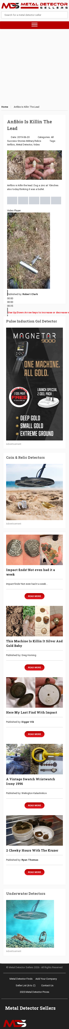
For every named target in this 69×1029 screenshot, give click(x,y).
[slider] (10, 302)
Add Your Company (46, 978)
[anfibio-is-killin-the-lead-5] (56, 200)
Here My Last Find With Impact (31, 712)
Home (4, 107)
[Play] (7, 293)
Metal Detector (24, 144)
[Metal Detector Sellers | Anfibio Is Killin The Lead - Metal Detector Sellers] (34, 6)
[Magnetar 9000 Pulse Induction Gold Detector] (34, 384)
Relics (37, 141)
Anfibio (11, 144)
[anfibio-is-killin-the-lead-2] (23, 200)
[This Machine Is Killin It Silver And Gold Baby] (34, 621)
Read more (34, 596)
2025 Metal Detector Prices (34, 992)
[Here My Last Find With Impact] (34, 692)
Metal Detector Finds (21, 978)
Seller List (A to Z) (25, 985)
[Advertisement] (34, 67)
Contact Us (47, 985)
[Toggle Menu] (34, 25)
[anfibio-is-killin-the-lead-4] (45, 200)
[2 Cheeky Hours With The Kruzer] (34, 830)
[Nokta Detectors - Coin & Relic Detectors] (34, 492)
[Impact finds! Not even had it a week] (34, 550)
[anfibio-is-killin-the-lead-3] (34, 200)
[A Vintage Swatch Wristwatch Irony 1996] (34, 759)
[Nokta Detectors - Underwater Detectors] (34, 924)
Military (30, 141)
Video (36, 144)
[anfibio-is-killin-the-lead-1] (12, 200)
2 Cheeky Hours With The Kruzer (32, 850)
